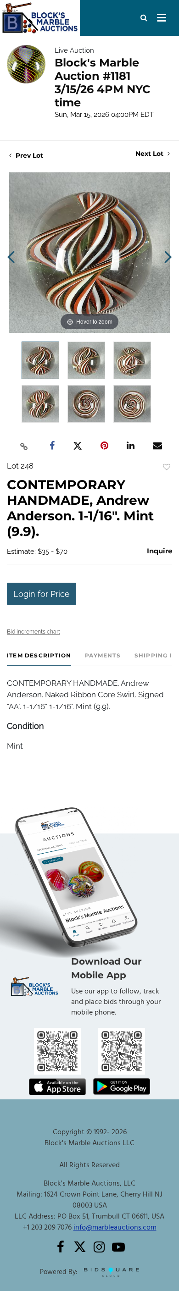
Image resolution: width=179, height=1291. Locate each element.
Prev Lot (28, 155)
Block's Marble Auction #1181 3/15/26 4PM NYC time (103, 82)
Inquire (159, 550)
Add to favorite (166, 467)
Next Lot (150, 154)
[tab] (39, 659)
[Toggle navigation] (161, 18)
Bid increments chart (33, 632)
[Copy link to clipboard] (24, 446)
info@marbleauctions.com (115, 1228)
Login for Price (41, 594)
